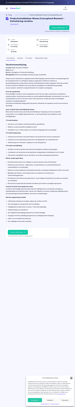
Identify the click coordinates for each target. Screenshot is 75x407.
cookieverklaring (61, 394)
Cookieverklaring (45, 404)
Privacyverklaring (54, 404)
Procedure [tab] (29, 58)
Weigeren (50, 400)
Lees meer (51, 2)
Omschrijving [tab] (10, 58)
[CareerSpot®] (15, 8)
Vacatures (24, 15)
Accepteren (35, 400)
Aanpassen (65, 400)
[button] (71, 378)
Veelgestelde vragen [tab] (41, 58)
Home (17, 15)
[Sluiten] (68, 2)
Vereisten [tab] (20, 58)
